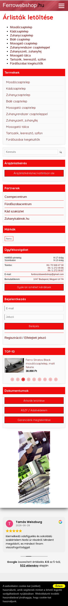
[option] (34, 365)
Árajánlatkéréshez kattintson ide (34, 173)
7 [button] (45, 379)
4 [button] (28, 379)
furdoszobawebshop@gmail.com (47, 274)
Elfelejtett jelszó (35, 338)
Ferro (9, 238)
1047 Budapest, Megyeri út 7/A (48, 279)
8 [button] (50, 379)
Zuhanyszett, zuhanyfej (26, 51)
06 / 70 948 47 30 (55, 265)
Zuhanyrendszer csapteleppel (30, 47)
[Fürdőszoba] (28, 8)
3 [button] (23, 379)
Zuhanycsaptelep (21, 35)
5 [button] (34, 379)
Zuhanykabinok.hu (17, 218)
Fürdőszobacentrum (18, 204)
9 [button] (56, 379)
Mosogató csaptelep (23, 43)
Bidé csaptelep (20, 39)
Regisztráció (13, 338)
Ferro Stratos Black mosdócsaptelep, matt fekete (40, 363)
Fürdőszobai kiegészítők (26, 63)
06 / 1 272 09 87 (56, 270)
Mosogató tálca (20, 55)
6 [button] (39, 379)
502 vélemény (29, 565)
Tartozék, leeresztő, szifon (28, 59)
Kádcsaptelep (19, 31)
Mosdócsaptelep (21, 27)
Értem (59, 586)
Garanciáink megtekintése (34, 420)
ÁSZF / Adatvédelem (34, 410)
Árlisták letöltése (34, 400)
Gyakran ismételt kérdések (34, 287)
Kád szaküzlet (14, 211)
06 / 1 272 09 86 (56, 268)
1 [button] (12, 379)
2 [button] (18, 379)
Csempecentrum (16, 197)
